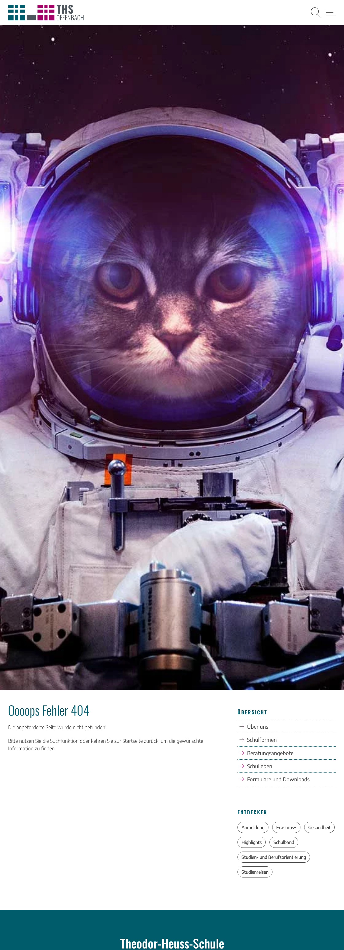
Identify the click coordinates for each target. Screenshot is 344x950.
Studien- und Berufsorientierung (274, 857)
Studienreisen (255, 872)
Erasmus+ (286, 827)
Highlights (252, 842)
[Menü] (331, 13)
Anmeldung (253, 827)
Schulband (283, 842)
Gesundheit (319, 827)
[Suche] (316, 13)
